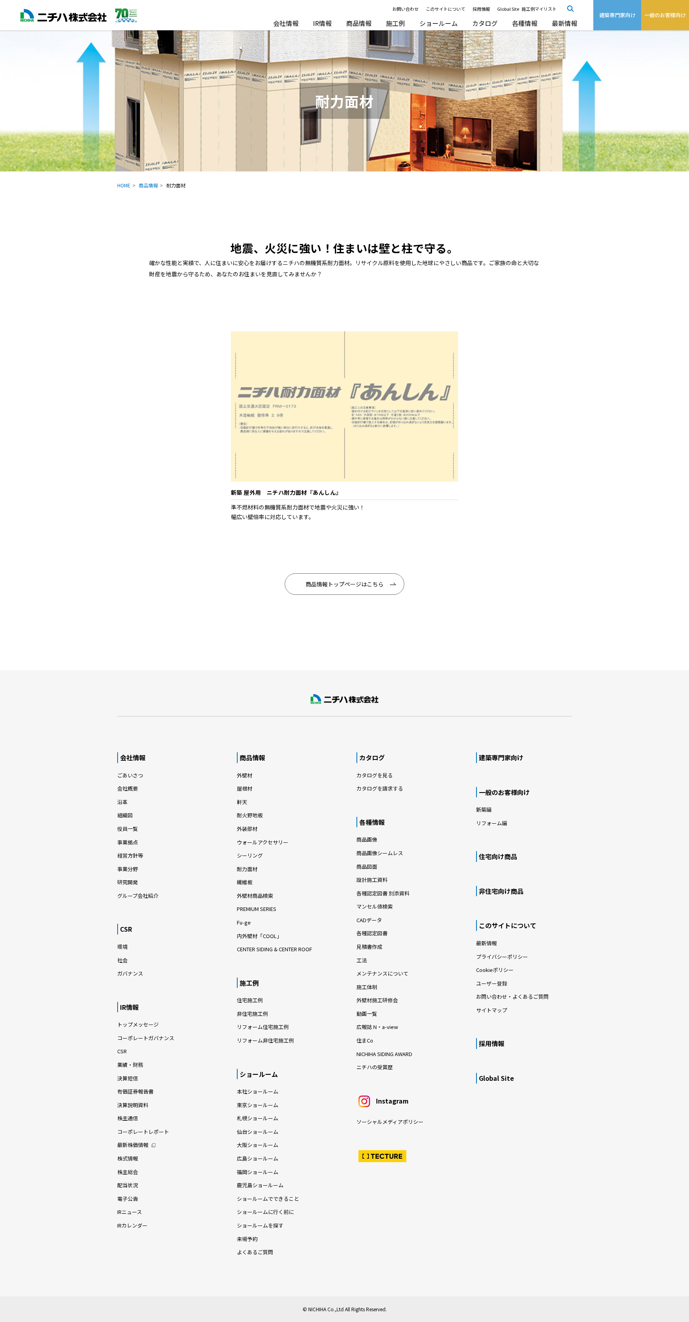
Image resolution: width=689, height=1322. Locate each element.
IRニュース (129, 1212)
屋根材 (244, 788)
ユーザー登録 (491, 983)
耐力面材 (247, 869)
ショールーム (438, 23)
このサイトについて (445, 9)
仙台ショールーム (257, 1131)
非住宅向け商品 (501, 891)
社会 (122, 960)
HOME (123, 185)
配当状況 (127, 1185)
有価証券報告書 (135, 1091)
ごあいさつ (130, 775)
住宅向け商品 (498, 856)
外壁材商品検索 (255, 895)
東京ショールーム (257, 1105)
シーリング (250, 855)
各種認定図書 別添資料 (382, 893)
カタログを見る (374, 775)
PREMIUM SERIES (256, 909)
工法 (361, 960)
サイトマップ (491, 1010)
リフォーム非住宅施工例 (265, 1040)
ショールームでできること (268, 1198)
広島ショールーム (257, 1158)
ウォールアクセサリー (262, 842)
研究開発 (127, 882)
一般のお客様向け (504, 792)
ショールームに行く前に (265, 1212)
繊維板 (244, 882)
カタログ (485, 23)
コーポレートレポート (143, 1131)
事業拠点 (127, 842)
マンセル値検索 (374, 906)
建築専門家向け (501, 757)
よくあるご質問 (255, 1252)
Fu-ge (244, 922)
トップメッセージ (138, 1024)
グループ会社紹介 (137, 895)
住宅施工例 (250, 1000)
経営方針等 (130, 855)
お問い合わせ (405, 9)
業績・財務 (130, 1064)
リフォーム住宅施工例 (263, 1027)
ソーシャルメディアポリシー (389, 1121)
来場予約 (247, 1239)
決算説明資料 (132, 1105)
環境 (122, 946)
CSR (126, 929)
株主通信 (127, 1118)
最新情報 (564, 23)
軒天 (242, 802)
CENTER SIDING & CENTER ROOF (274, 949)
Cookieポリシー (495, 970)
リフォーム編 (491, 823)
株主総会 (127, 1172)
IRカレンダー (132, 1225)
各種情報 (524, 23)
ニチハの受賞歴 (374, 1067)
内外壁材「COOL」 (259, 936)
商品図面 (366, 866)
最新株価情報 (132, 1145)
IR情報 (322, 23)
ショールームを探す (260, 1225)
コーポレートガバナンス (145, 1038)
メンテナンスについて (382, 973)
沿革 (122, 802)
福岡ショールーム (257, 1172)
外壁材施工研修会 (377, 1000)
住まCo (364, 1040)
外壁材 (244, 775)
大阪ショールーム (257, 1145)
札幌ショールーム (257, 1118)
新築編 (484, 809)
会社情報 (286, 23)
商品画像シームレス (379, 853)
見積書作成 (369, 946)
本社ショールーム (257, 1091)
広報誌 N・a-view (377, 1027)
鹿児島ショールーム (260, 1185)
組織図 (125, 815)
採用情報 (481, 9)
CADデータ (369, 920)
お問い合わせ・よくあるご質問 (512, 996)
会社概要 (127, 788)
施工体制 (366, 987)
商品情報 (359, 23)
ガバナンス (130, 973)
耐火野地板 (250, 815)
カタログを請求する (379, 788)
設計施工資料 (372, 879)
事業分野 (127, 869)
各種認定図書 (372, 933)
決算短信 (127, 1078)
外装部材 (247, 828)
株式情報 (127, 1158)
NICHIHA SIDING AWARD (384, 1054)
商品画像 (366, 839)
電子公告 (127, 1198)
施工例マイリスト (539, 9)
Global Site (508, 9)
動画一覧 (369, 1013)
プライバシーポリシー (502, 956)
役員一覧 (127, 828)
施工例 (395, 23)
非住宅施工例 (252, 1013)
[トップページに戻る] (344, 699)
